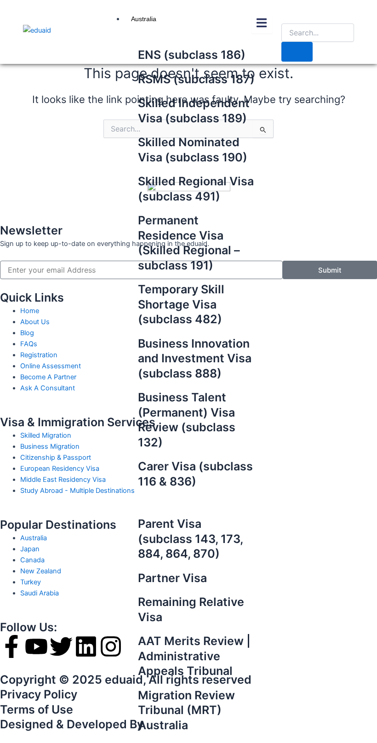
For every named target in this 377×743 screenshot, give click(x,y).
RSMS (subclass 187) (196, 79)
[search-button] (297, 52)
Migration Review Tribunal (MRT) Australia (186, 710)
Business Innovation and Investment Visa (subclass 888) (194, 358)
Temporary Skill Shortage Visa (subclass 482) (181, 304)
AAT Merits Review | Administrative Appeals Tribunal (194, 656)
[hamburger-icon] (261, 23)
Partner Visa (172, 578)
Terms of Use (36, 709)
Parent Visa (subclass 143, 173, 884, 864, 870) (190, 538)
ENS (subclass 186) (192, 55)
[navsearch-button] (289, 14)
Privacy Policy (38, 694)
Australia (143, 19)
